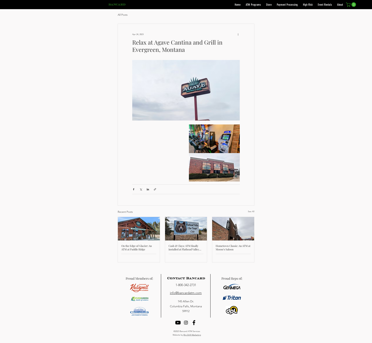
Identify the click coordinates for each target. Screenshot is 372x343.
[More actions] (238, 34)
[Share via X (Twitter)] (140, 189)
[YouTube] (178, 322)
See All (251, 211)
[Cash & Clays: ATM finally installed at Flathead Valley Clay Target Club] (186, 228)
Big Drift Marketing (192, 335)
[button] (351, 4)
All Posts (123, 14)
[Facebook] (194, 322)
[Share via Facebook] (133, 189)
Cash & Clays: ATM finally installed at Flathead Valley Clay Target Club (184, 247)
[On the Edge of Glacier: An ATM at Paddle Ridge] (139, 228)
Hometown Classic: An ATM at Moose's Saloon (233, 247)
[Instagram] (186, 322)
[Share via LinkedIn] (147, 189)
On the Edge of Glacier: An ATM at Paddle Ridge (136, 247)
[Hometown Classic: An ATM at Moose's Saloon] (233, 228)
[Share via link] (155, 189)
